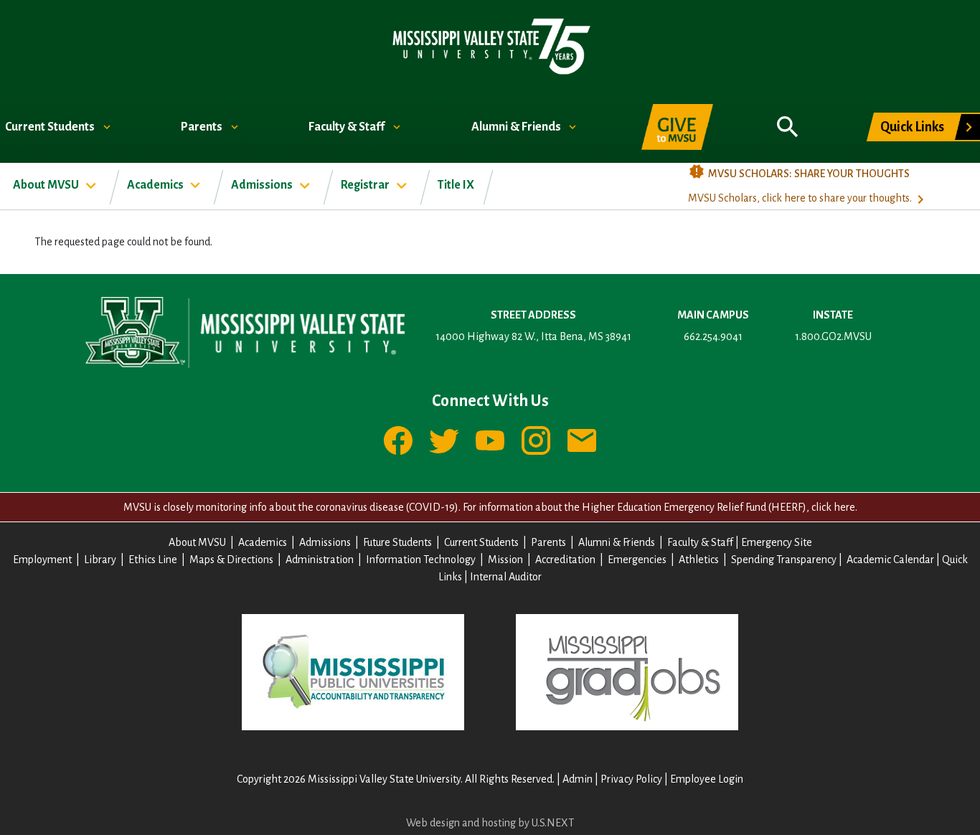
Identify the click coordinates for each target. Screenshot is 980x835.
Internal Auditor (506, 576)
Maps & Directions (231, 559)
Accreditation (565, 559)
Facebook (398, 440)
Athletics (699, 559)
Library (100, 559)
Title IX (456, 185)
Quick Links (912, 127)
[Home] (490, 45)
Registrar (366, 185)
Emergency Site (776, 542)
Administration (320, 559)
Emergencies (637, 559)
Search (787, 119)
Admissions (263, 185)
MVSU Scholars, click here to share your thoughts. (800, 198)
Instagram (536, 440)
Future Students (397, 542)
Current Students (51, 127)
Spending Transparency (784, 559)
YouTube (490, 440)
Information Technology (421, 559)
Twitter (444, 440)
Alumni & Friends (517, 127)
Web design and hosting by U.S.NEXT (490, 823)
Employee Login (706, 779)
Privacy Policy (631, 779)
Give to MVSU (677, 127)
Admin (577, 779)
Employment (42, 559)
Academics (156, 185)
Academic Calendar (890, 559)
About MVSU (47, 185)
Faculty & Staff (347, 127)
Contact (582, 440)
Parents (203, 127)
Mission (505, 559)
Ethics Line (152, 559)
